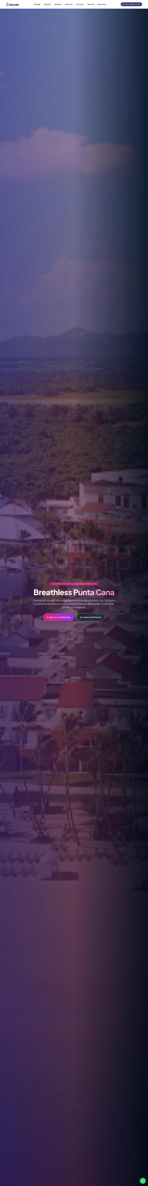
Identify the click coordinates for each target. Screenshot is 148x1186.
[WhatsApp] (143, 1181)
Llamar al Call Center (92, 617)
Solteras (57, 4)
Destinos (69, 4)
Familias (47, 4)
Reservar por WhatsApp (59, 617)
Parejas (37, 4)
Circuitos (80, 4)
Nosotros (102, 4)
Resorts (91, 4)
